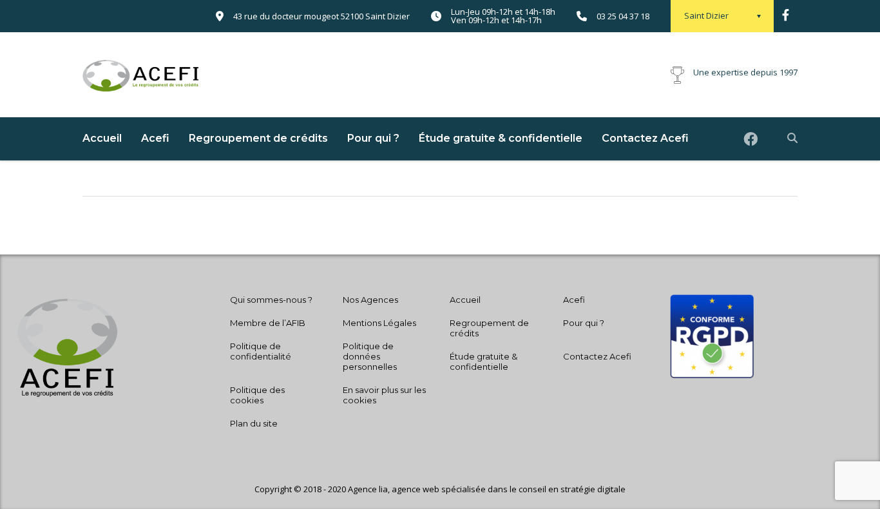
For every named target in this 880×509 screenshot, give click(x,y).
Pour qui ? (373, 138)
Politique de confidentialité (260, 351)
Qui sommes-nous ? (271, 299)
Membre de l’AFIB (267, 323)
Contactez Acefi (645, 138)
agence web (416, 489)
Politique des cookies (257, 395)
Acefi (155, 138)
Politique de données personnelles (370, 356)
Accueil (102, 138)
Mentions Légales (379, 323)
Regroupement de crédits (258, 138)
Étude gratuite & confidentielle (500, 138)
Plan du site (254, 423)
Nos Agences (370, 299)
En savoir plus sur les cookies (384, 395)
